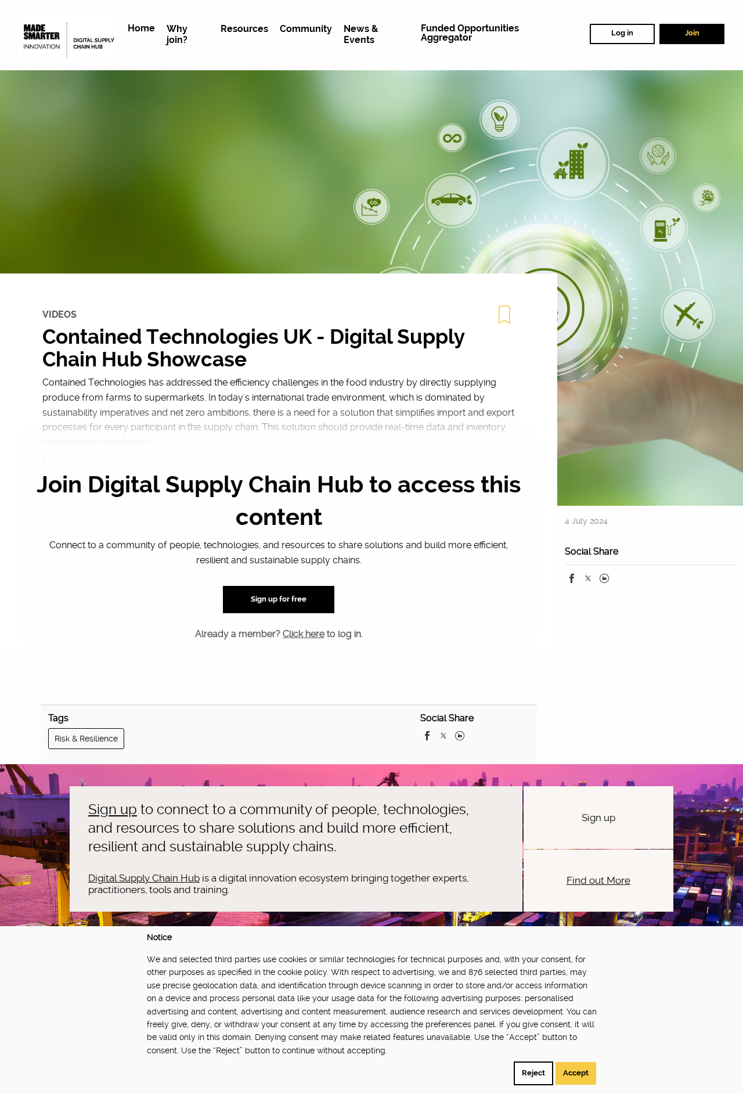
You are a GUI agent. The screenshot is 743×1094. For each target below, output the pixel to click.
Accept (576, 1072)
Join (692, 32)
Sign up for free (278, 599)
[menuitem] (141, 29)
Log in (622, 32)
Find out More (598, 880)
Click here (303, 633)
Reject (533, 1072)
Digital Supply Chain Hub (144, 878)
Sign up (112, 809)
